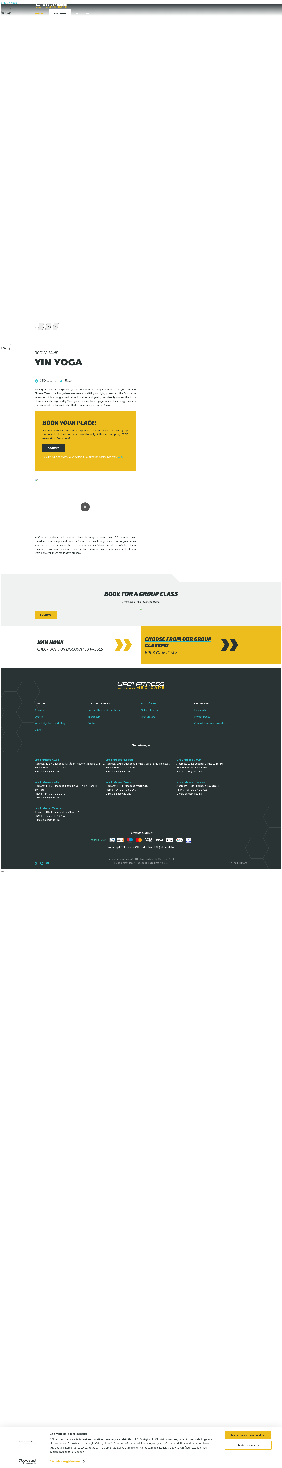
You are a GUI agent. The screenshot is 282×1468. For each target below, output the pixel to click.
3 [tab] (56, 327)
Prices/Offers (149, 703)
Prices (39, 14)
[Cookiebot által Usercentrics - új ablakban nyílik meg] (27, 1461)
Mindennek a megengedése (248, 1435)
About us (40, 710)
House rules (201, 710)
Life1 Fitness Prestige (190, 782)
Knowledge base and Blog (50, 723)
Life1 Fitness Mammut (49, 808)
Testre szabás (246, 1445)
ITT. (120, 457)
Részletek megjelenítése (65, 1461)
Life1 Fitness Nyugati (119, 760)
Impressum (94, 716)
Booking (46, 614)
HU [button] (77, 14)
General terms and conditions (211, 723)
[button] (87, 14)
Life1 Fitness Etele (47, 782)
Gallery (39, 730)
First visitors (148, 716)
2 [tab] (48, 327)
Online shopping (150, 710)
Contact (92, 723)
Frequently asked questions (104, 710)
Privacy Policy (202, 716)
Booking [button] (53, 448)
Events (39, 716)
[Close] (2, 871)
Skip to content (9, 2)
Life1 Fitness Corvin (188, 760)
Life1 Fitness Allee (47, 760)
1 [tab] (41, 327)
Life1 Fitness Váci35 (118, 782)
